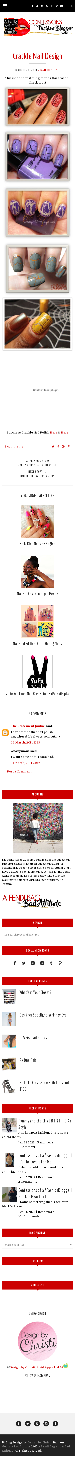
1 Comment (26, 1147)
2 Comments (27, 1181)
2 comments (14, 446)
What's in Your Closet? (35, 992)
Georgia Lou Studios (16, 1446)
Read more (45, 1142)
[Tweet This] (53, 446)
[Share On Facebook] (58, 446)
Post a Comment (19, 771)
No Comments (29, 1216)
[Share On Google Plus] (64, 446)
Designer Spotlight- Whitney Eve (43, 1015)
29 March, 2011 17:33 (25, 742)
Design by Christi (22, 1367)
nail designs (50, 70)
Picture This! (28, 1060)
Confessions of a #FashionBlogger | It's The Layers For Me (45, 1158)
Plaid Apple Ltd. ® (50, 1367)
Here (54, 432)
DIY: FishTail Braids (33, 1037)
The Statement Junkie (28, 726)
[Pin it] (69, 446)
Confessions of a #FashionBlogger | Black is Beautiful (45, 1193)
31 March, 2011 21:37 (25, 763)
